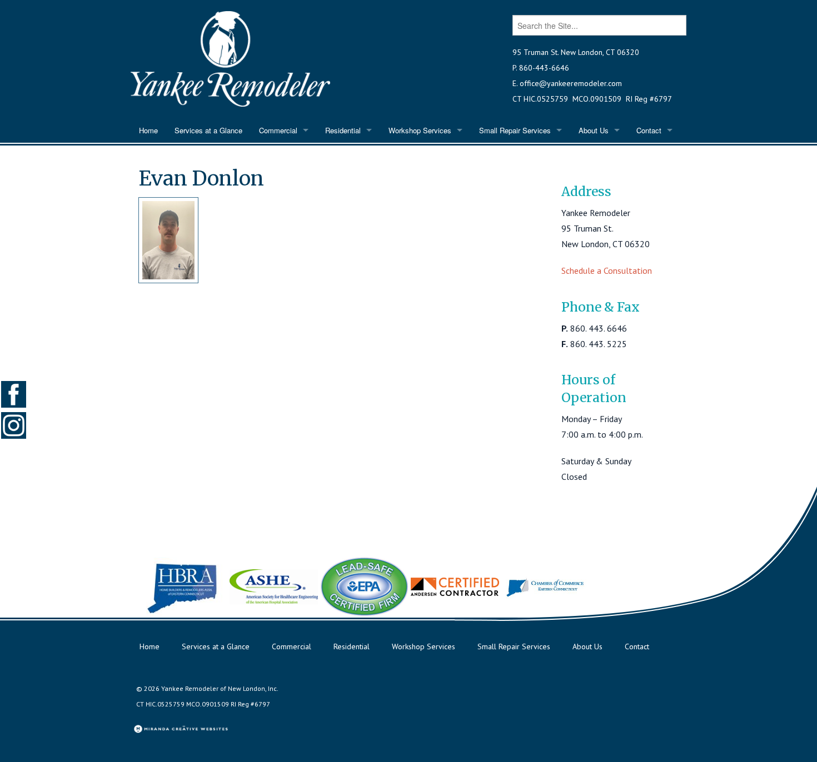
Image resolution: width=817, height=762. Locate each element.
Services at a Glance (208, 130)
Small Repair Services (515, 130)
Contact (648, 130)
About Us (594, 130)
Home (148, 130)
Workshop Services (419, 130)
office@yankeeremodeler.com (571, 83)
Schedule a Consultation (606, 270)
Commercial (278, 130)
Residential (343, 130)
